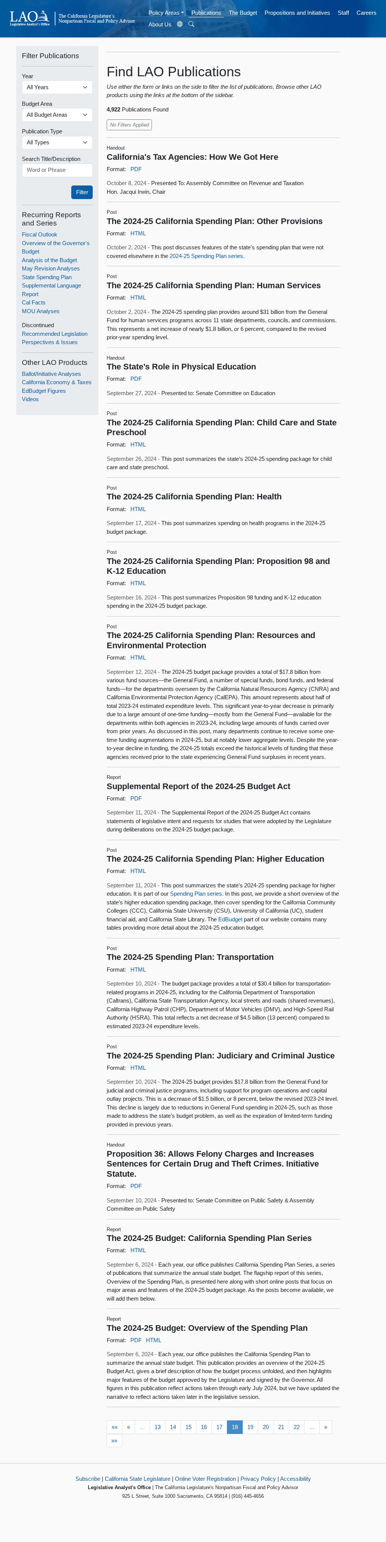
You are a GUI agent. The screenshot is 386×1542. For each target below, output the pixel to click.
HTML (138, 233)
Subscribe (87, 1479)
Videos (30, 399)
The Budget (243, 12)
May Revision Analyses (51, 268)
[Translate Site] (180, 24)
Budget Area (37, 103)
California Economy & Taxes (57, 382)
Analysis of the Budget (49, 260)
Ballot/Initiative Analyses (51, 374)
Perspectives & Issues (50, 342)
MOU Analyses (41, 311)
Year (27, 76)
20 (266, 1427)
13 (158, 1427)
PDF (136, 169)
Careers (367, 12)
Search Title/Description (51, 159)
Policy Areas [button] (164, 12)
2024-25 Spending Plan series (206, 256)
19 (250, 1427)
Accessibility (295, 1479)
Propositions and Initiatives (297, 12)
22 (297, 1427)
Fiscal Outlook (39, 234)
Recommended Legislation (54, 334)
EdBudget (230, 919)
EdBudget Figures (44, 391)
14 (173, 1427)
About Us (160, 24)
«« (115, 1427)
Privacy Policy (258, 1479)
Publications (206, 12)
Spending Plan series (196, 893)
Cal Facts (34, 302)
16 (204, 1427)
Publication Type (42, 131)
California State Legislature (137, 1479)
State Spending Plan (47, 277)
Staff (343, 12)
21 (281, 1427)
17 (219, 1427)
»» (114, 1440)
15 (188, 1427)
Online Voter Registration (205, 1479)
